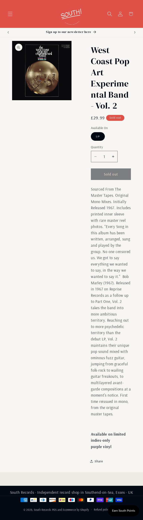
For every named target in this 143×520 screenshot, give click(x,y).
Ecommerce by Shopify (76, 509)
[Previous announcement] (8, 32)
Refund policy (102, 509)
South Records (42, 509)
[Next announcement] (135, 32)
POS (54, 509)
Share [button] (99, 461)
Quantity (97, 147)
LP (100, 137)
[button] (10, 14)
